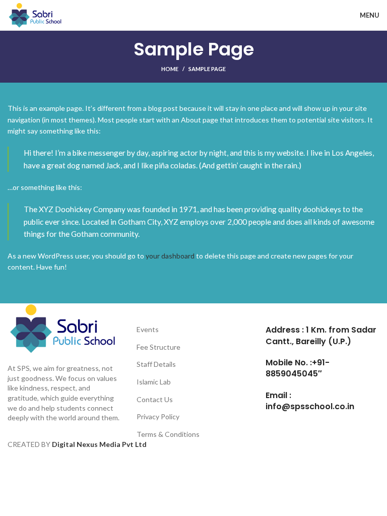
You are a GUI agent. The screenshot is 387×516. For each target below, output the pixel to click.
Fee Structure (158, 347)
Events (148, 329)
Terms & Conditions (168, 434)
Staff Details (156, 364)
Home (169, 69)
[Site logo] (36, 14)
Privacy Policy (158, 416)
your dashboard (170, 255)
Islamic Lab (154, 381)
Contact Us (155, 399)
